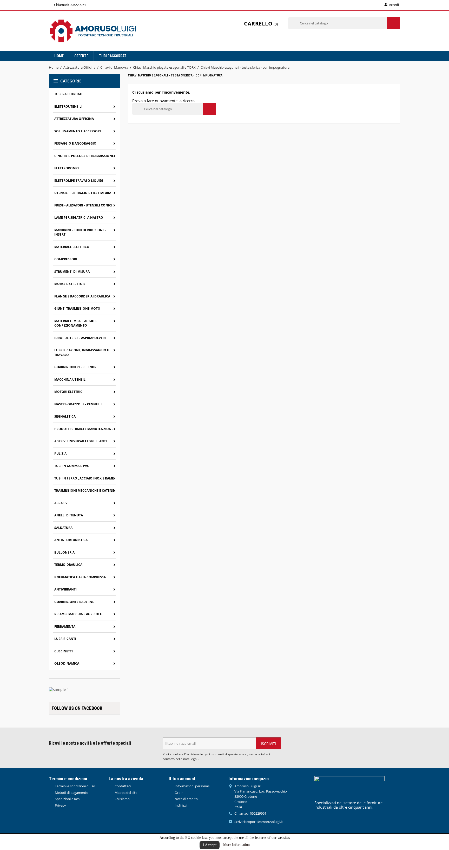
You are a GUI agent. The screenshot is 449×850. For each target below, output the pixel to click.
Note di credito (186, 798)
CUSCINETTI (63, 651)
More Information (236, 845)
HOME (59, 56)
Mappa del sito (125, 792)
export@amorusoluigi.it (264, 821)
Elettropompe (67, 168)
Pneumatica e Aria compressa (80, 577)
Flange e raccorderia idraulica (82, 296)
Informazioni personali (191, 786)
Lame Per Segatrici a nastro (78, 217)
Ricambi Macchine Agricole (78, 614)
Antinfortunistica (71, 540)
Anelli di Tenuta (68, 515)
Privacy (60, 805)
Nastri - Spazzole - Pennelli (78, 404)
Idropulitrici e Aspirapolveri (80, 338)
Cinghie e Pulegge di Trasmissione (84, 156)
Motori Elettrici (68, 392)
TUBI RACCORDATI (113, 56)
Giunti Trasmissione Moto (77, 308)
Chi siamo (122, 798)
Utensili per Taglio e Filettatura (82, 193)
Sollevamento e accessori (77, 131)
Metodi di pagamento (71, 792)
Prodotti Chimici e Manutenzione (83, 429)
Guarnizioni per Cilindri (75, 367)
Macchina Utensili (70, 379)
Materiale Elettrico (71, 247)
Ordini (179, 792)
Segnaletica (65, 416)
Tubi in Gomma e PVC (71, 466)
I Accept (209, 845)
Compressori (65, 259)
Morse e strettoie (69, 284)
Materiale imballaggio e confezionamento (75, 323)
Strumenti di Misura (72, 271)
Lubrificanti (65, 639)
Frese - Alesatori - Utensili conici (83, 205)
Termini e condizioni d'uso (74, 786)
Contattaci (122, 786)
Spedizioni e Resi (67, 798)
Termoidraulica (68, 564)
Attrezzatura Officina (74, 118)
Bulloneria (64, 552)
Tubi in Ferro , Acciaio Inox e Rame (84, 478)
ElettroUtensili (68, 106)
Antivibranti (65, 589)
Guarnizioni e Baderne (74, 602)
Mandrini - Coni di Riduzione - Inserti (80, 232)
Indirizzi (180, 805)
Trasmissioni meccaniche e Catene (84, 490)
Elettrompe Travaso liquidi (78, 180)
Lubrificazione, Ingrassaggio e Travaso (81, 352)
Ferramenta (64, 626)
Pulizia (60, 453)
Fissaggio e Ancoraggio (75, 143)
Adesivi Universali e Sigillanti (80, 441)
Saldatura (63, 527)
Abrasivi (61, 503)
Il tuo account (182, 778)
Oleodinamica (66, 663)
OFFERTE (81, 56)
